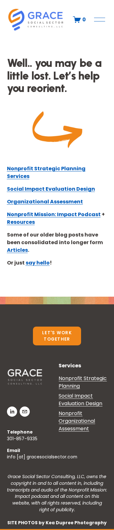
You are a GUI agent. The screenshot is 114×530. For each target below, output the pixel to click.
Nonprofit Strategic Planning (83, 382)
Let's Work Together (57, 336)
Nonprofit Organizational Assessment (77, 421)
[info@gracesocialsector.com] (25, 411)
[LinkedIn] (12, 411)
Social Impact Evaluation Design (80, 399)
